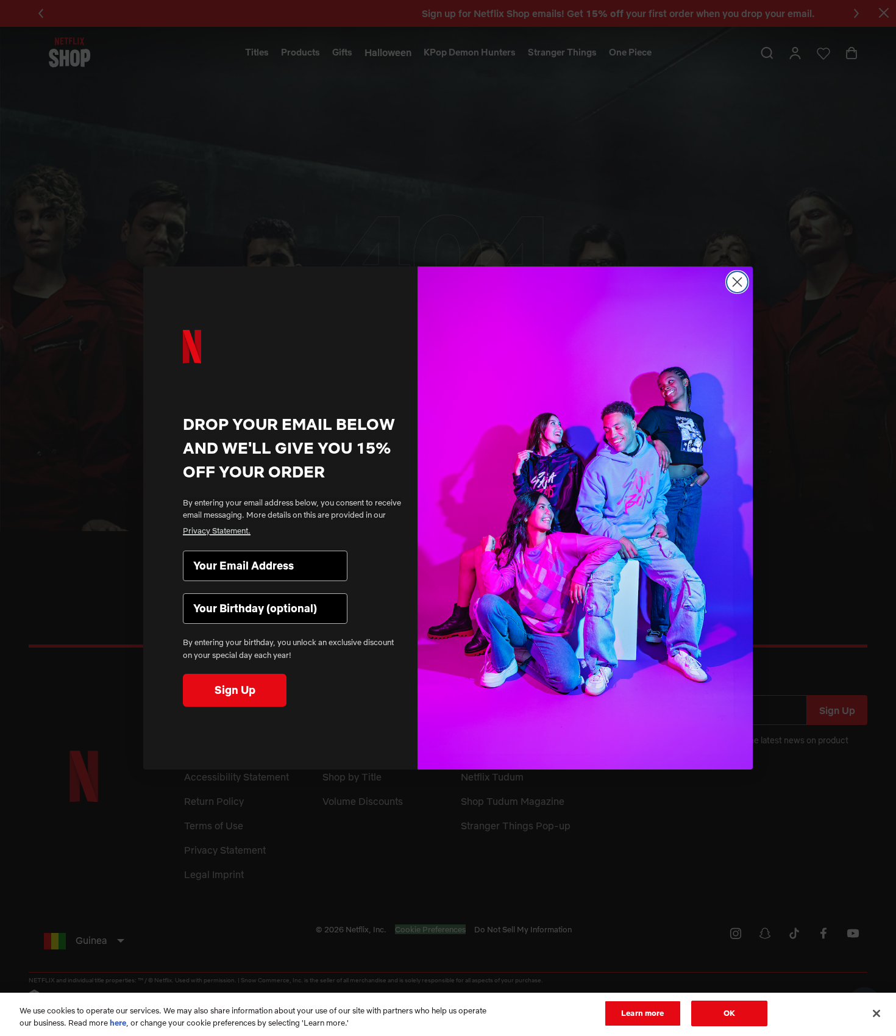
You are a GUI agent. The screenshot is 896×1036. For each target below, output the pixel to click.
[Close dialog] (737, 282)
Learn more (642, 1013)
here (118, 1022)
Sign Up (235, 690)
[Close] (876, 1013)
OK (729, 1013)
